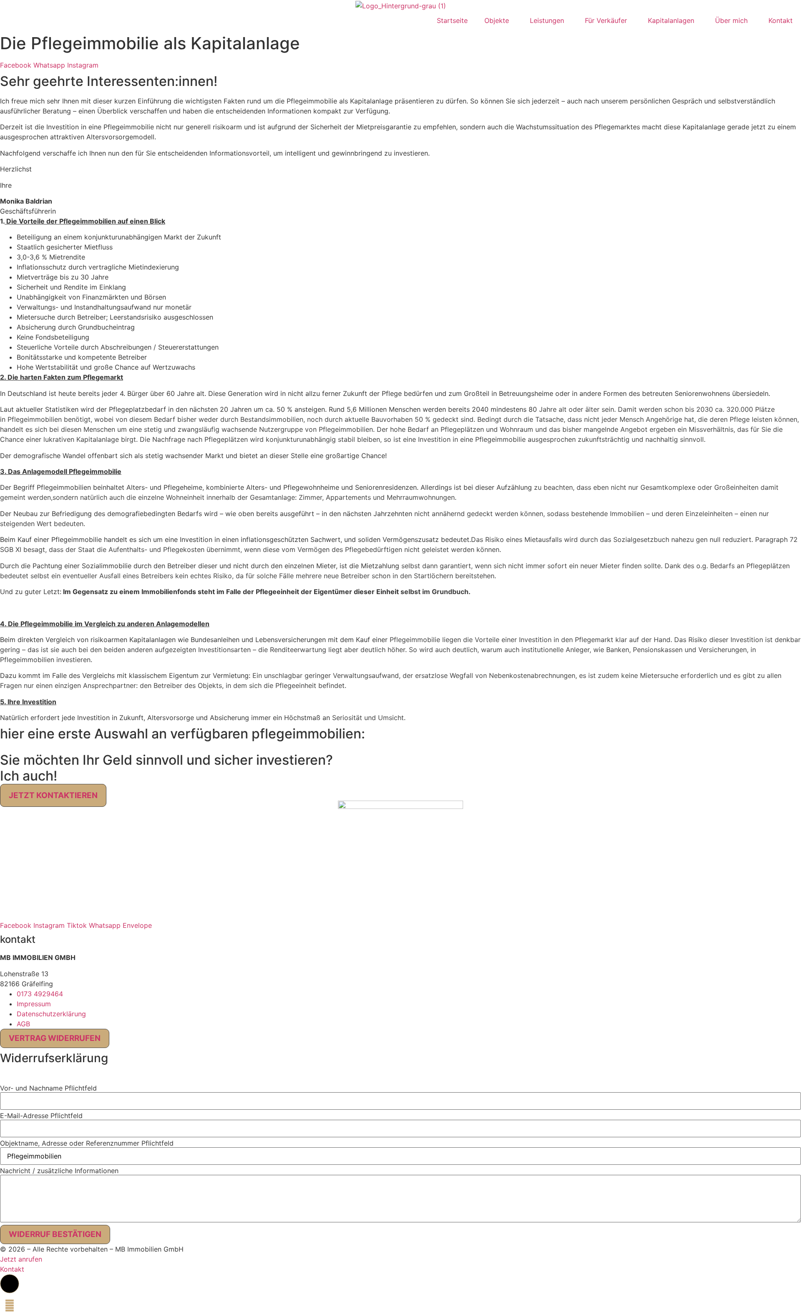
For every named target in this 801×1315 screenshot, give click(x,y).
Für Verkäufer (606, 20)
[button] (2, 1077)
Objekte (496, 20)
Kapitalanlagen (671, 20)
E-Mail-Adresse (41, 1115)
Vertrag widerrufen (55, 1038)
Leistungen (547, 20)
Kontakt (780, 20)
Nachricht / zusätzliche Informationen (59, 1170)
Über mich (731, 20)
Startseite (452, 20)
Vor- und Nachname (48, 1088)
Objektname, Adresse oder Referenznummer (87, 1143)
